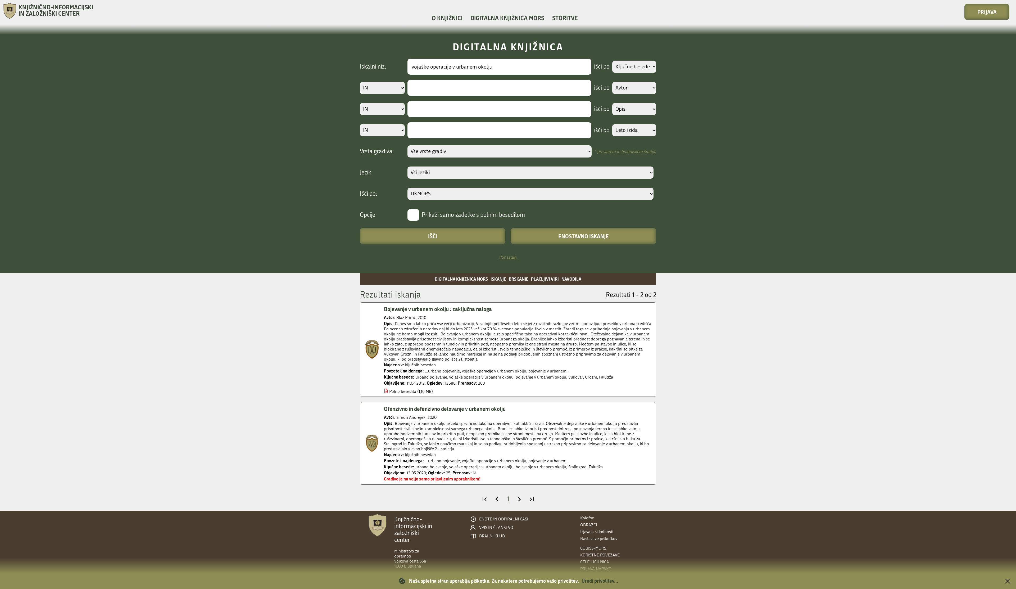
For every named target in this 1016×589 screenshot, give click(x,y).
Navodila (571, 279)
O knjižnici (447, 18)
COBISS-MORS (593, 548)
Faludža (606, 377)
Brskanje (518, 279)
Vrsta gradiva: (377, 151)
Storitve (565, 18)
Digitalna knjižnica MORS (507, 18)
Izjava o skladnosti (596, 531)
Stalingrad (577, 466)
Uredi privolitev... (600, 580)
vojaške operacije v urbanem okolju (481, 377)
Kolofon (587, 517)
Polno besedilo (402, 391)
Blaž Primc (406, 317)
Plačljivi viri (545, 279)
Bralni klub (492, 536)
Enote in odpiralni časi (503, 519)
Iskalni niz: (373, 66)
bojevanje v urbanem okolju (541, 377)
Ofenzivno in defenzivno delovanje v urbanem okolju (445, 408)
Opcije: (368, 215)
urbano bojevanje (431, 377)
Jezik (365, 172)
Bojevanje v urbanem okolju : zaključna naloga (438, 309)
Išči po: (368, 193)
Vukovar (575, 377)
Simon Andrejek (410, 417)
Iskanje (498, 279)
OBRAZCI (588, 524)
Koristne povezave (600, 554)
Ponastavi (508, 257)
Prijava (987, 12)
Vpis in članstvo (496, 527)
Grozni (591, 377)
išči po (602, 66)
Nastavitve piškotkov (598, 538)
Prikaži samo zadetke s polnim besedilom (473, 215)
